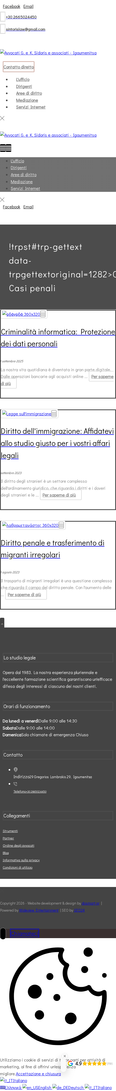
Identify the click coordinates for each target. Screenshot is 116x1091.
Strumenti (10, 830)
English (45, 1087)
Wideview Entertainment (39, 910)
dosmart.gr (91, 903)
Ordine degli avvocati (18, 845)
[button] (12, 6)
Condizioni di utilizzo (17, 867)
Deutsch (76, 1087)
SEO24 (79, 910)
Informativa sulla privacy (21, 859)
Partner (8, 838)
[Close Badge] (64, 1056)
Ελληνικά (13, 1087)
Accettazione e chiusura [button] (38, 1073)
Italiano (20, 1080)
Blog (6, 852)
